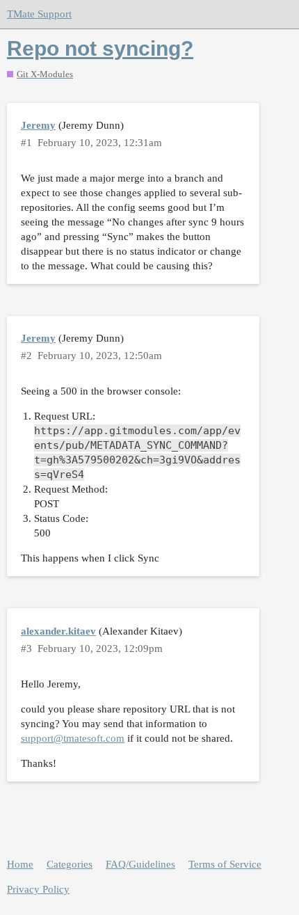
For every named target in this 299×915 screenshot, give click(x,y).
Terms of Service (224, 864)
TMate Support (39, 13)
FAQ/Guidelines (140, 864)
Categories (69, 864)
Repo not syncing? (100, 48)
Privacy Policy (38, 889)
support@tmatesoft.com (72, 738)
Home (20, 864)
